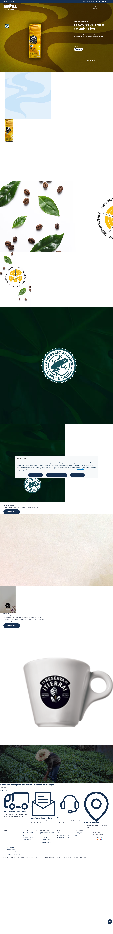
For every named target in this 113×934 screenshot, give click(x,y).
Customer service (64, 818)
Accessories (46, 839)
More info (91, 60)
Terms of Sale (78, 834)
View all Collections (27, 832)
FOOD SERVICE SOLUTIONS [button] (31, 7)
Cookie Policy (80, 469)
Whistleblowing (11, 852)
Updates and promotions (41, 818)
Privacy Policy (11, 845)
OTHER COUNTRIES (98, 837)
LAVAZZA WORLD (8, 1)
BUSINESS (105, 1)
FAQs (58, 832)
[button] (95, 7)
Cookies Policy (11, 849)
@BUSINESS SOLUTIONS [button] (50, 7)
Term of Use (78, 832)
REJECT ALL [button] (77, 475)
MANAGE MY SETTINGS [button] (56, 475)
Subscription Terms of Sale (82, 835)
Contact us (60, 834)
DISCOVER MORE (11, 511)
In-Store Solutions (27, 835)
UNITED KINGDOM (98, 836)
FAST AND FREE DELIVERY (15, 812)
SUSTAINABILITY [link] (65, 7)
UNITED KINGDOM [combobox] (98, 834)
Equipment (46, 837)
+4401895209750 (64, 837)
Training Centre (26, 839)
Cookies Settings (11, 851)
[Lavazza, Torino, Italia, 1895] (10, 7)
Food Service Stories (28, 837)
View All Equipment (27, 834)
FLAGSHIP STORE (91, 823)
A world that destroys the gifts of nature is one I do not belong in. (27, 785)
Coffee (45, 835)
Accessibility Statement (13, 854)
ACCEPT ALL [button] (36, 475)
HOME (98, 1)
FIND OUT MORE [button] (4, 790)
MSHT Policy (10, 847)
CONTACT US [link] (77, 7)
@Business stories (45, 844)
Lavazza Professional (45, 842)
